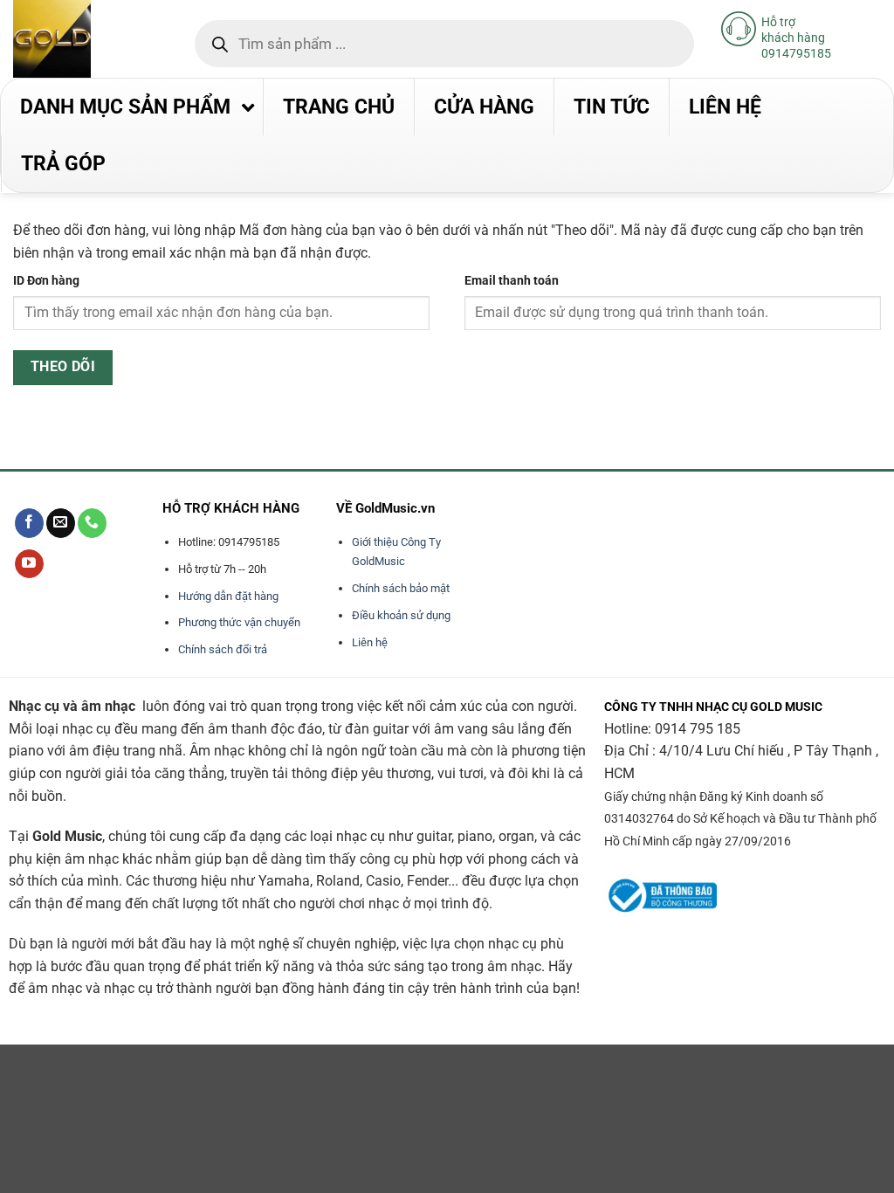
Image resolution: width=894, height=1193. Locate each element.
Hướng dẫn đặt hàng (228, 596)
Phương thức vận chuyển (239, 622)
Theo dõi (63, 367)
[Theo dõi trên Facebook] (29, 523)
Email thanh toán (511, 280)
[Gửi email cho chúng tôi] (60, 523)
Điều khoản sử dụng (401, 615)
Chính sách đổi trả (222, 649)
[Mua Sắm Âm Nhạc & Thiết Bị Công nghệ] (86, 39)
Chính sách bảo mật (401, 588)
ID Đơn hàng (46, 280)
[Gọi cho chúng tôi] (92, 523)
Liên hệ (370, 642)
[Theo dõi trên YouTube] (29, 564)
